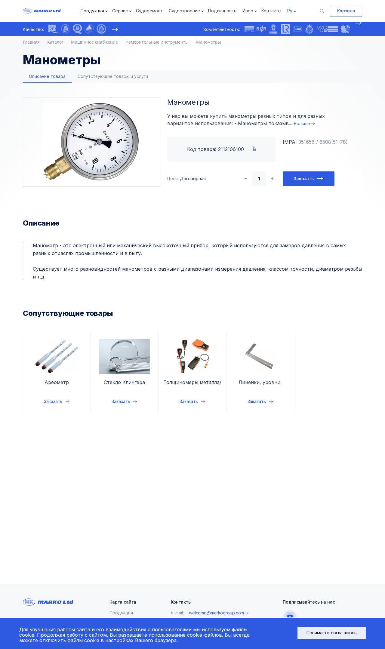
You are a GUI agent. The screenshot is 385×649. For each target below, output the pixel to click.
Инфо (247, 10)
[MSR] (327, 29)
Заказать (304, 178)
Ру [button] (289, 10)
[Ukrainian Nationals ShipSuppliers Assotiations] (89, 29)
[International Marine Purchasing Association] (53, 29)
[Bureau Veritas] (273, 29)
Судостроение (184, 10)
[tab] (47, 76)
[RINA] (261, 29)
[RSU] (101, 29)
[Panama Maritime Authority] (345, 29)
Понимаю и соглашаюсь (331, 632)
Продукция (92, 10)
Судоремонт (149, 10)
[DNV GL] (249, 29)
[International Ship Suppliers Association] (65, 29)
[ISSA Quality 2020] (77, 29)
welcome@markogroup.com (216, 612)
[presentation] (114, 29)
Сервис (120, 10)
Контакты (271, 10)
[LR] (285, 29)
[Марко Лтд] (51, 11)
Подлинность (222, 10)
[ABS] (297, 29)
